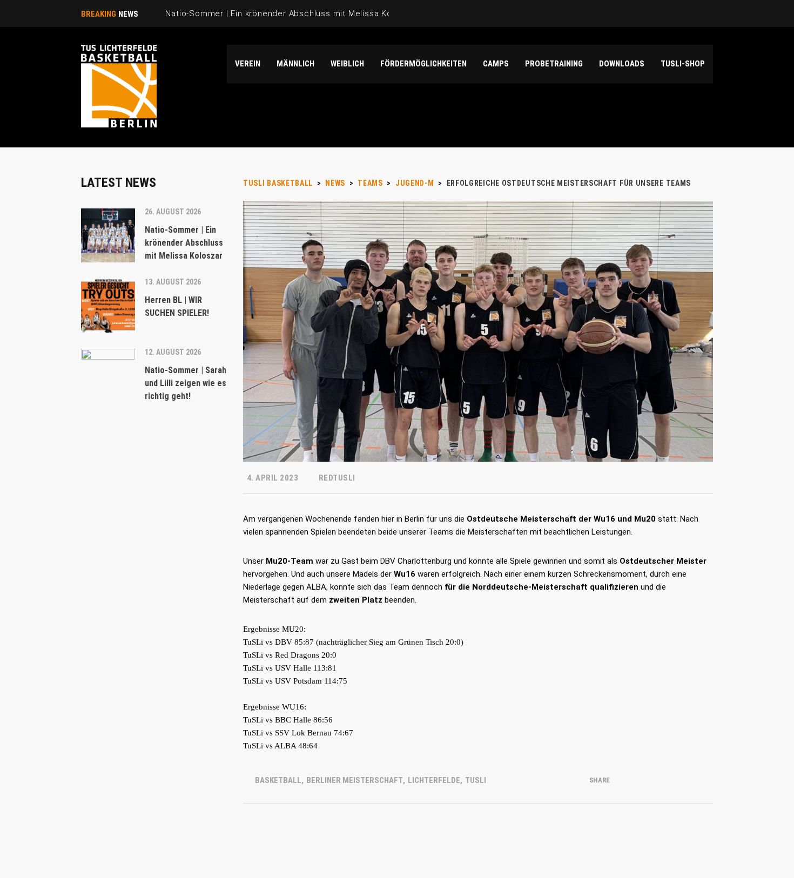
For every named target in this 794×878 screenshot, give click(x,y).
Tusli (475, 780)
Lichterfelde (434, 780)
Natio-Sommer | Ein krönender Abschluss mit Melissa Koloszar (290, 13)
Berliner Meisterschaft (354, 780)
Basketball (278, 780)
